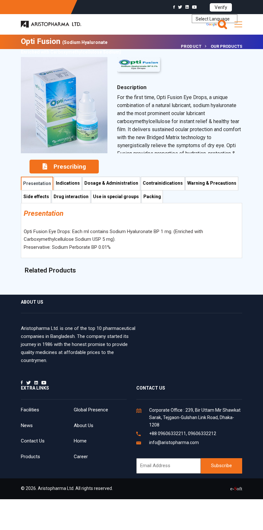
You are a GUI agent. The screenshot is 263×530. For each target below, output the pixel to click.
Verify (221, 7)
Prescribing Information (67, 168)
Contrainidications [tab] (163, 183)
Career (81, 456)
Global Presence (91, 410)
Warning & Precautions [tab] (211, 183)
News (27, 425)
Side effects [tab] (36, 196)
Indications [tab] (68, 183)
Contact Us (33, 441)
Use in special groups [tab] (116, 196)
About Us (83, 425)
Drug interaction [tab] (71, 196)
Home (80, 441)
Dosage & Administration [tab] (111, 183)
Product (191, 46)
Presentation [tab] (37, 183)
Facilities (30, 410)
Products (30, 456)
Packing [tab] (152, 196)
